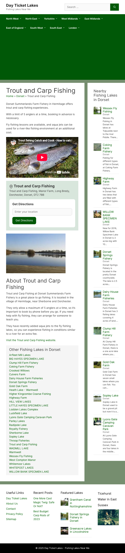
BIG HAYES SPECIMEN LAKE (26, 358)
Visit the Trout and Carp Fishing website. (31, 340)
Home (9, 96)
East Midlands (92, 18)
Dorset (20, 96)
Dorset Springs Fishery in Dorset (79, 517)
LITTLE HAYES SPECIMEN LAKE (28, 405)
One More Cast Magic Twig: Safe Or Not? (43, 502)
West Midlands (69, 18)
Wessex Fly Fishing (20, 456)
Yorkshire (49, 18)
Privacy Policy (14, 513)
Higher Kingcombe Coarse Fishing (30, 393)
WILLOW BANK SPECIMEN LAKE (29, 471)
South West (36, 27)
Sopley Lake (16, 436)
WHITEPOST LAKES (21, 467)
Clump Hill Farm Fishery (23, 362)
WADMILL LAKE (19, 448)
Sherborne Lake (19, 432)
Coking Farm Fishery (21, 366)
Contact (11, 508)
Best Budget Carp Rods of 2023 (41, 515)
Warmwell (15, 452)
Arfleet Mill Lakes (19, 355)
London (73, 27)
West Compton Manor (22, 459)
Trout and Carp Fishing (23, 444)
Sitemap (11, 519)
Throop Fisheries (19, 440)
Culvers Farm (17, 374)
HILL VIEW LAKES (20, 401)
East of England (14, 27)
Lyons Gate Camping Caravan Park (30, 417)
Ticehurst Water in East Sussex (107, 499)
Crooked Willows (19, 370)
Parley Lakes (17, 421)
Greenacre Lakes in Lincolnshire (80, 530)
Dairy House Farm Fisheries (26, 378)
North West (12, 18)
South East (56, 27)
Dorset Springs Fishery (23, 382)
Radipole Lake (18, 425)
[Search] (114, 7)
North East (31, 18)
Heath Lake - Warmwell (23, 389)
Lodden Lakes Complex (23, 409)
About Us (12, 503)
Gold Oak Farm (18, 386)
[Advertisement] (62, 57)
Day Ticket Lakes (22, 5)
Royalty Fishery (18, 428)
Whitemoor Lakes (19, 463)
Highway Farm (18, 397)
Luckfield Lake (18, 413)
